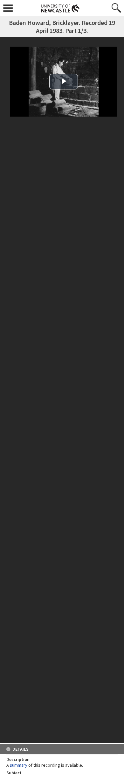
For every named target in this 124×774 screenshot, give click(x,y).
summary (18, 765)
